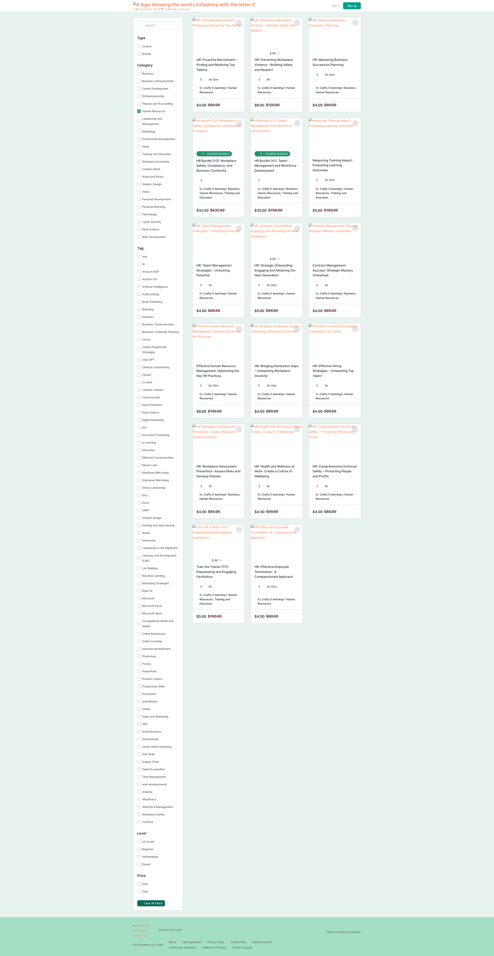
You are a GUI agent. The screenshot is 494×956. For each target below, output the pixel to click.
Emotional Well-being (155, 472)
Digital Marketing (153, 420)
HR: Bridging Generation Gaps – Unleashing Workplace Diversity (277, 371)
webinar (147, 791)
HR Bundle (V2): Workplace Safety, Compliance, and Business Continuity (216, 165)
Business (148, 73)
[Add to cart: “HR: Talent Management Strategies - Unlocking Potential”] (238, 311)
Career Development (155, 88)
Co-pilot (147, 382)
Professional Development (158, 139)
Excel (145, 502)
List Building (150, 568)
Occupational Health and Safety (157, 623)
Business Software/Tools (158, 81)
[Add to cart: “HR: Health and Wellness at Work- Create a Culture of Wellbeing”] (296, 511)
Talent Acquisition (153, 769)
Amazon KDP (150, 271)
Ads (144, 256)
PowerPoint (149, 671)
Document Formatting (155, 435)
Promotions (149, 694)
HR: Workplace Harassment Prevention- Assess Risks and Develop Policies (218, 471)
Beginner (147, 849)
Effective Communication (158, 457)
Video (146, 191)
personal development (156, 648)
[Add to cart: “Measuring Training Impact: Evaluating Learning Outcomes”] (354, 210)
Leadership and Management (152, 121)
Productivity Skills (153, 686)
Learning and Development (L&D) (159, 558)
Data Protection (152, 404)
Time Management (154, 776)
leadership (149, 540)
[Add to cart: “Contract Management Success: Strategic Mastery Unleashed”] (354, 311)
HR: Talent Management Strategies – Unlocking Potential (214, 270)
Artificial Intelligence (155, 286)
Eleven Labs (150, 465)
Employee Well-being (155, 480)
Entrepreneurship (153, 96)
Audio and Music (153, 176)
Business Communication (158, 324)
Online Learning (152, 641)
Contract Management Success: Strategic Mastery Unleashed (333, 270)
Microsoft (148, 598)
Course (146, 46)
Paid (145, 891)
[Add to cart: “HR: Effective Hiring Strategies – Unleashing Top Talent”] (354, 411)
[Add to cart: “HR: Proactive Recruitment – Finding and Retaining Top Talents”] (238, 105)
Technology (149, 214)
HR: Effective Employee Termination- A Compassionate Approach (274, 572)
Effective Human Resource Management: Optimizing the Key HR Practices (217, 371)
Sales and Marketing (155, 716)
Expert (146, 864)
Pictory (146, 663)
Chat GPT (148, 359)
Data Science (150, 229)
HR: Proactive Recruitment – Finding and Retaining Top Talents (216, 64)
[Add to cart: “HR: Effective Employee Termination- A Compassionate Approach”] (296, 616)
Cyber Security (151, 221)
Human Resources (153, 111)
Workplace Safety (153, 814)
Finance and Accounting (157, 103)
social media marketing (157, 746)
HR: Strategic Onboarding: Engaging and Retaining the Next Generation (275, 270)
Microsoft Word (152, 613)
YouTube (147, 822)
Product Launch (152, 678)
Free (145, 884)
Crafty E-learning (214, 87)
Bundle (146, 53)
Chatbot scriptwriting (155, 367)
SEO (145, 724)
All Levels (148, 841)
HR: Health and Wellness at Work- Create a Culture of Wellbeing (274, 471)
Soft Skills (148, 754)
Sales (145, 146)
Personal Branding (153, 206)
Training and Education (156, 154)
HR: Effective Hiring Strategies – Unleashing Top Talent (333, 371)
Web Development (154, 236)
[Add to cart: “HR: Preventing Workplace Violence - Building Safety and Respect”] (296, 105)
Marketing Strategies (155, 583)
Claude (146, 374)
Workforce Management (157, 806)
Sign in (335, 5)
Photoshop (149, 656)
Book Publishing (152, 301)
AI (143, 264)
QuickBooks (149, 701)
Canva (146, 339)
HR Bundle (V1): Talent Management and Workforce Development (275, 165)
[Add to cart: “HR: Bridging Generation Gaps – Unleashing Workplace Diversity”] (296, 411)
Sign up (352, 5)
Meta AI (147, 590)
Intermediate (150, 856)
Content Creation (153, 389)
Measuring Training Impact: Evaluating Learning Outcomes (333, 165)
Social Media (150, 739)
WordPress (149, 799)
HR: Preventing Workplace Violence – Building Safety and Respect (274, 64)
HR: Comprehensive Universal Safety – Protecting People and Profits (335, 471)
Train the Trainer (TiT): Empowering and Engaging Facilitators (216, 572)
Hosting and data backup (158, 525)
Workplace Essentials (155, 161)
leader (146, 532)
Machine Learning (153, 575)
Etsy (145, 495)
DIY (144, 427)
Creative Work (151, 169)
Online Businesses (154, 633)
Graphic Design (152, 184)
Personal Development (156, 199)
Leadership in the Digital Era (160, 548)
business (148, 316)
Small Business (151, 731)
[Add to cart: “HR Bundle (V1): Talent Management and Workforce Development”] (296, 210)
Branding (148, 309)
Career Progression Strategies (154, 349)
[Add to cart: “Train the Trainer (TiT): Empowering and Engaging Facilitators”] (238, 616)
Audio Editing (150, 294)
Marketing (148, 131)
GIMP (145, 510)
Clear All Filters (153, 903)
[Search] (318, 5)
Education (148, 450)
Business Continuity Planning (160, 331)
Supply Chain (150, 761)
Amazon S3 (149, 279)
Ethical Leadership (154, 487)
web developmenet (154, 784)
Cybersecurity (151, 397)
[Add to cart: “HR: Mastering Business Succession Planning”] (354, 105)
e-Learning (149, 442)
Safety (146, 709)
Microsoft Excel (152, 605)
